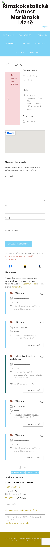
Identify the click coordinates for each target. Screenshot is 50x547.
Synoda (26, 44)
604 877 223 (10, 498)
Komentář (10, 176)
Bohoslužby (25, 35)
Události (40, 44)
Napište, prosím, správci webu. (17, 523)
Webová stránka (11, 230)
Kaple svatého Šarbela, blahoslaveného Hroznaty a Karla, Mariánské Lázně (28, 375)
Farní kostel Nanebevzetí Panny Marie (34, 98)
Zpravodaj (10, 44)
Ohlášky (42, 35)
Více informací (33, 345)
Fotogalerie (18, 52)
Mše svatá (31, 121)
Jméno (8, 205)
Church (14, 541)
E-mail (8, 218)
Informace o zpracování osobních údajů (21, 510)
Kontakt (34, 52)
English (45, 27)
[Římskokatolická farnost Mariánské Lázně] (25, 22)
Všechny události (30, 284)
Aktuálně (8, 35)
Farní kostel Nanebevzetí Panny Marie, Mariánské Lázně (27, 307)
